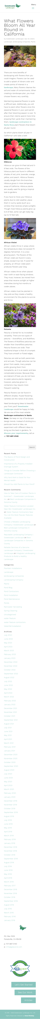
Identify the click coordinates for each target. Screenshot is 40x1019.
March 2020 (9, 789)
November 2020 (10, 758)
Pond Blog (8, 588)
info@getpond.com (14, 947)
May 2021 (8, 735)
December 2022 (10, 662)
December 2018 (10, 847)
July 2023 (8, 635)
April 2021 (8, 739)
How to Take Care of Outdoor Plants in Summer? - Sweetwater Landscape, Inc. (20, 496)
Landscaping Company (13, 580)
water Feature (10, 618)
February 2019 (10, 839)
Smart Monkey (29, 1015)
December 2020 (10, 754)
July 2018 (8, 866)
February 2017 (9, 886)
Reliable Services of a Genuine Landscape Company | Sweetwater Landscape (18, 550)
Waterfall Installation (12, 626)
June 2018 (8, 870)
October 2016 (9, 897)
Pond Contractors (11, 591)
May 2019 (8, 828)
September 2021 (11, 720)
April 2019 (8, 832)
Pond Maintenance (12, 599)
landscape (8, 87)
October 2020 (10, 762)
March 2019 (9, 836)
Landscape (8, 42)
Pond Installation (11, 595)
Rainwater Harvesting (13, 607)
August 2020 (9, 770)
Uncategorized (10, 614)
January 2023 (9, 658)
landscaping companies (21, 42)
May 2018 (8, 874)
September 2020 (11, 766)
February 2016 (10, 916)
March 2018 (9, 882)
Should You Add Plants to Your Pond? (19, 484)
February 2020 (10, 793)
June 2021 (8, 731)
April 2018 (8, 878)
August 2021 (9, 724)
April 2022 (8, 693)
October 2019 (9, 808)
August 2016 (9, 905)
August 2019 (9, 816)
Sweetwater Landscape (14, 39)
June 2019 (8, 824)
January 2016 (9, 920)
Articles (28, 1000)
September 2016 (11, 901)
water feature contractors (15, 622)
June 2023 (8, 639)
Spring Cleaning (10, 611)
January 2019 (9, 843)
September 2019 (11, 812)
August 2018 (9, 862)
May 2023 (8, 643)
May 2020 (8, 782)
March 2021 (9, 743)
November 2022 (10, 666)
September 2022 (11, 674)
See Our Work (25, 992)
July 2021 (8, 728)
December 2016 (10, 889)
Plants (33, 42)
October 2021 (9, 716)
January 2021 (9, 751)
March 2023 (9, 650)
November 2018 (10, 851)
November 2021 (10, 712)
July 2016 (8, 909)
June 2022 (8, 685)
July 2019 (8, 820)
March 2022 (9, 697)
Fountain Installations (13, 568)
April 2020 (8, 785)
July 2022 (8, 681)
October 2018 (9, 855)
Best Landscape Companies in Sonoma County (18, 540)
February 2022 (10, 701)
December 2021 (10, 708)
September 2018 (11, 859)
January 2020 (9, 797)
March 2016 (9, 913)
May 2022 (8, 689)
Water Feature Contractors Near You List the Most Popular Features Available (18, 515)
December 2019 (10, 801)
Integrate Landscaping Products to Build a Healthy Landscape (19, 556)
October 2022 (9, 670)
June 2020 (8, 778)
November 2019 (10, 805)
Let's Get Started (23, 984)
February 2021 (10, 747)
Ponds (6, 603)
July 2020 (8, 774)
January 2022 (9, 704)
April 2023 (8, 647)
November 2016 (10, 893)
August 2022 (9, 677)
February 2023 (10, 654)
